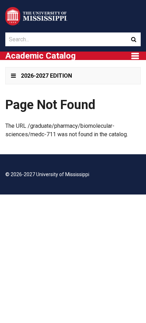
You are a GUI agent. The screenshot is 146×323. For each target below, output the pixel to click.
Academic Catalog (40, 56)
